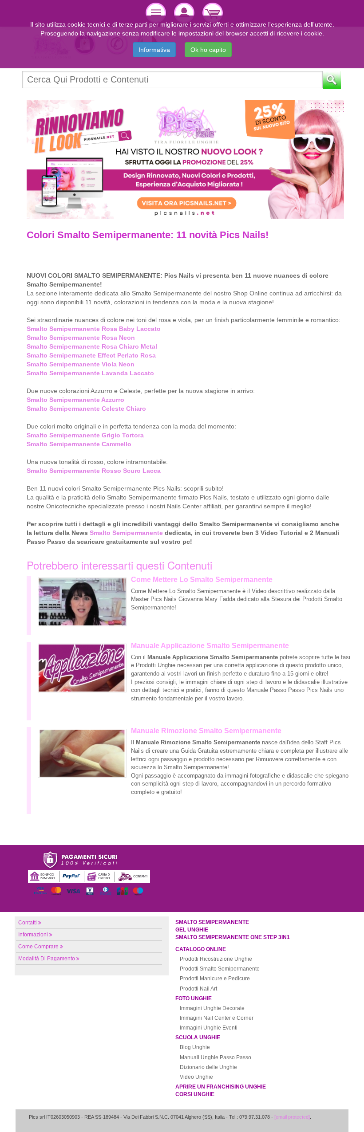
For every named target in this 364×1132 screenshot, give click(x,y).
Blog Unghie (195, 1047)
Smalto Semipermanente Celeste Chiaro (86, 408)
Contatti (27, 923)
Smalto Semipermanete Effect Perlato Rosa (91, 355)
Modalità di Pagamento (46, 958)
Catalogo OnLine (200, 949)
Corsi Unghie (194, 1094)
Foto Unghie (193, 998)
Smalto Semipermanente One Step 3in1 (232, 937)
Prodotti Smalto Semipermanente (220, 969)
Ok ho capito (208, 49)
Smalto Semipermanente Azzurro (75, 399)
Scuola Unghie (197, 1037)
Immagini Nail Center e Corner (216, 1018)
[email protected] (292, 1117)
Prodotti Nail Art (198, 989)
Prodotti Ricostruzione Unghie (216, 959)
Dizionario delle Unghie (208, 1067)
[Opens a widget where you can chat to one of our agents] (330, 1116)
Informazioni (33, 935)
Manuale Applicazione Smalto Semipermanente (210, 645)
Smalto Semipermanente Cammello (79, 444)
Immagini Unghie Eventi (208, 1028)
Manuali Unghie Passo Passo (215, 1057)
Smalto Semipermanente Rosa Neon (81, 337)
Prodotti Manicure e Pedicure (215, 978)
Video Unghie (196, 1077)
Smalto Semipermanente (126, 532)
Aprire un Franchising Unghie (220, 1087)
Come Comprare (38, 946)
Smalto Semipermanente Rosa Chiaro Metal (92, 346)
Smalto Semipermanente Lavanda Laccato (90, 373)
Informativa (154, 49)
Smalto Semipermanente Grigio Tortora (85, 435)
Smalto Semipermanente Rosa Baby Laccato (94, 328)
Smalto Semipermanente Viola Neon (81, 364)
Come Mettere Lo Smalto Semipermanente (202, 579)
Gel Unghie (191, 930)
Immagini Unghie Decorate (212, 1008)
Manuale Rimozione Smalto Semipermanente (206, 731)
